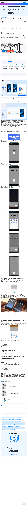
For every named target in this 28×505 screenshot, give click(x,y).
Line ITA (3, 419)
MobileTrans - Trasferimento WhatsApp (8, 444)
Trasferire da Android (4, 421)
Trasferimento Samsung (6, 43)
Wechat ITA (13, 419)
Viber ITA (10, 419)
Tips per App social (18, 419)
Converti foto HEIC (12, 429)
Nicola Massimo (9, 398)
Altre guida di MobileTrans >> (14, 454)
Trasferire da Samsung (5, 17)
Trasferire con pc (4, 424)
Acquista (11, 51)
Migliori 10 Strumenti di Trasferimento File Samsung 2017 (8, 406)
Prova (5, 51)
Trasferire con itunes (15, 424)
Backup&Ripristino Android (11, 426)
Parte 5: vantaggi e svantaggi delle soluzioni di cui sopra (8, 33)
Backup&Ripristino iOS (18, 426)
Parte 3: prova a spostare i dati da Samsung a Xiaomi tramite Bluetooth (10, 31)
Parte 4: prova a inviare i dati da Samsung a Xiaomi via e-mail (9, 32)
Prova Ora (24, 2)
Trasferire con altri (4, 426)
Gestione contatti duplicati (5, 429)
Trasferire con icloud (22, 424)
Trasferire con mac (10, 424)
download (10, 13)
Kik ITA (6, 419)
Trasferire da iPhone (11, 421)
